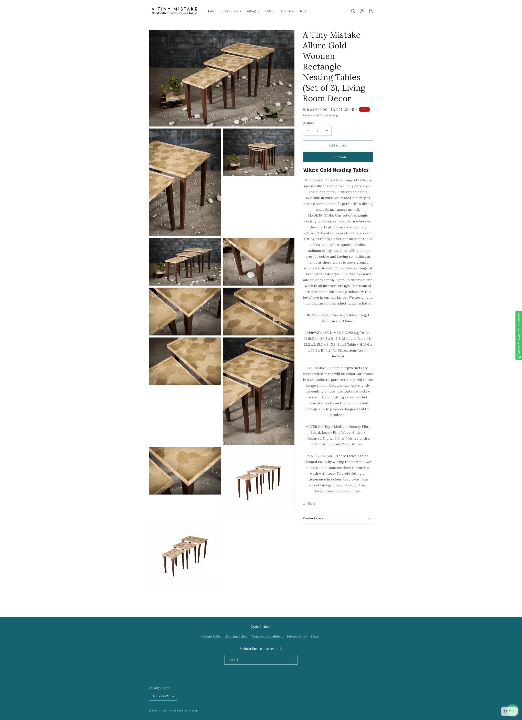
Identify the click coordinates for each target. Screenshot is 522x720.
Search (316, 636)
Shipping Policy (236, 636)
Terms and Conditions (267, 636)
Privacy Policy (297, 636)
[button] (231, 11)
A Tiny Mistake (168, 710)
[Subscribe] (293, 660)
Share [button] (311, 503)
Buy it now (338, 157)
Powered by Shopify (189, 710)
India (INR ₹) (161, 696)
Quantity (308, 122)
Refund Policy (211, 636)
